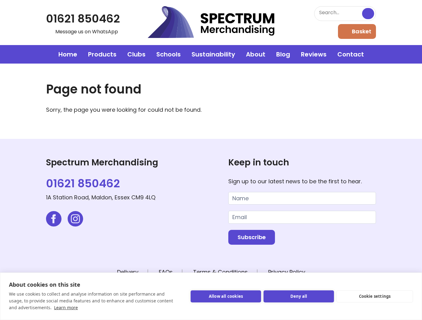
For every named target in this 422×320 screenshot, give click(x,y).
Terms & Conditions (220, 272)
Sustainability (213, 54)
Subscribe (252, 237)
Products (102, 54)
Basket (361, 31)
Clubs (136, 54)
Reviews (314, 54)
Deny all (298, 296)
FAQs (166, 272)
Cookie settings (375, 296)
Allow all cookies (226, 296)
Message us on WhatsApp (86, 31)
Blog (283, 54)
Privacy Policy (286, 272)
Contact (350, 54)
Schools (168, 54)
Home (67, 54)
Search (368, 13)
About (255, 54)
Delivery (127, 272)
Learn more (66, 307)
